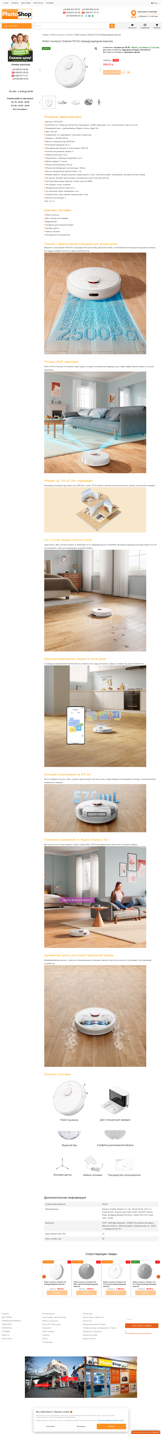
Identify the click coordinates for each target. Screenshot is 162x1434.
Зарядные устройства (92, 1331)
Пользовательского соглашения (138, 1333)
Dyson (45, 1339)
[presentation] (44, 1277)
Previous (39, 70)
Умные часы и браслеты (93, 1317)
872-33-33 (72, 13)
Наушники (46, 1328)
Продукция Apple (90, 1335)
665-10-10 (91, 9)
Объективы (88, 1314)
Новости (5, 1335)
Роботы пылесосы (50, 1321)
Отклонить (50, 1426)
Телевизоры (47, 1342)
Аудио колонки (89, 1339)
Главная (45, 35)
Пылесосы (87, 1321)
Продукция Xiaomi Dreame (94, 1324)
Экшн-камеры (48, 1331)
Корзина (157, 28)
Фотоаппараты (48, 1314)
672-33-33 (72, 9)
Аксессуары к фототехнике (54, 1317)
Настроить (81, 1426)
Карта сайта (7, 1339)
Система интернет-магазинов (145, 1432)
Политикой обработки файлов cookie (110, 1420)
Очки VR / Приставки (51, 1324)
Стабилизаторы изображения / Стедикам (100, 1328)
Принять (111, 1426)
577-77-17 (91, 13)
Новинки (46, 1335)
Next (100, 70)
